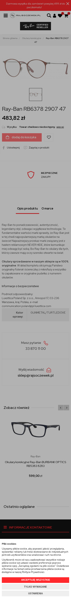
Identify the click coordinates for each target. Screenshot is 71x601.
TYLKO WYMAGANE (35, 586)
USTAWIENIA (35, 593)
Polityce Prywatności (33, 572)
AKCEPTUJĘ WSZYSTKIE (35, 580)
